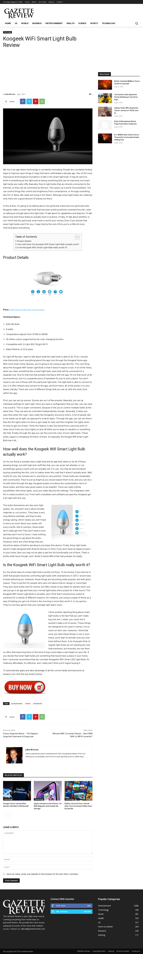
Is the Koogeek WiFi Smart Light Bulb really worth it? (42, 247)
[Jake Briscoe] (14, 755)
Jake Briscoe (10, 94)
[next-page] (9, 815)
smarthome (37, 703)
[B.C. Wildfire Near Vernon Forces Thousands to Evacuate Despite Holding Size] (105, 138)
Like (88, 906)
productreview (16, 703)
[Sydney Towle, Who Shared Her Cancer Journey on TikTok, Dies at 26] (105, 111)
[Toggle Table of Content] (76, 237)
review (27, 703)
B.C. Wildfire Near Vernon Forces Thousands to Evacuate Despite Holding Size (126, 137)
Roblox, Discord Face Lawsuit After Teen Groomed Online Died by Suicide (78, 806)
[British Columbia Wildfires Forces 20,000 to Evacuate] (105, 85)
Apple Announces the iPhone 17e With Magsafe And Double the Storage (48, 806)
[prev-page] (5, 815)
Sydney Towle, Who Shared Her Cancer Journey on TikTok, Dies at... (126, 110)
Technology (7, 32)
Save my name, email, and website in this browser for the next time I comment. (42, 874)
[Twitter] (29, 101)
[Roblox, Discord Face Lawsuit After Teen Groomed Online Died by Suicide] (78, 791)
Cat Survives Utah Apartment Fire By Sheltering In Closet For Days (126, 97)
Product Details (24, 241)
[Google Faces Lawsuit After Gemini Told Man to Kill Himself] (17, 791)
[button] (136, 23)
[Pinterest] (35, 101)
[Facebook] (23, 101)
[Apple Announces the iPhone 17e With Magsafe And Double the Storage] (48, 791)
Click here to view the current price (26, 309)
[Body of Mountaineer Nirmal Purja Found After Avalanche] (105, 125)
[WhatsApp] (42, 101)
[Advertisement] (48, 68)
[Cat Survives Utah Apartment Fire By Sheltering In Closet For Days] (105, 98)
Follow (87, 911)
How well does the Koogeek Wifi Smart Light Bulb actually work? (48, 244)
